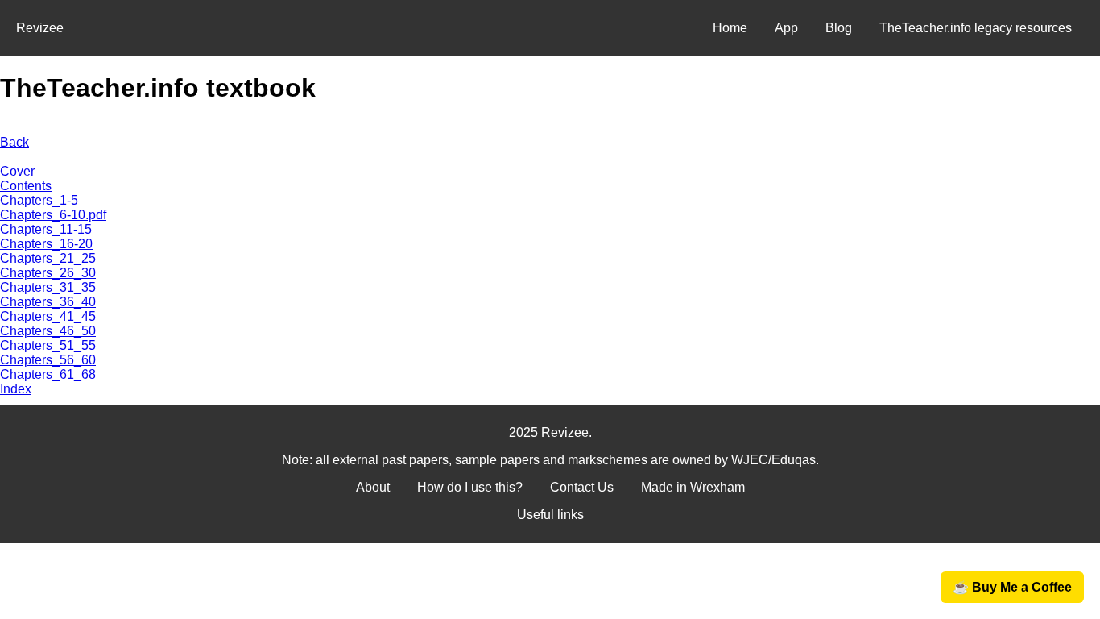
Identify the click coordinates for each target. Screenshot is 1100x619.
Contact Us (582, 487)
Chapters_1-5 (39, 200)
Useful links (550, 514)
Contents (26, 186)
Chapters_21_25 (48, 258)
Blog (838, 28)
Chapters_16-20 (46, 244)
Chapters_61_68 (48, 374)
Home (730, 28)
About (373, 487)
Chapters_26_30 (48, 273)
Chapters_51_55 (48, 345)
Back (14, 142)
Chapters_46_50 (48, 331)
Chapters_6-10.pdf (53, 215)
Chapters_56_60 (48, 360)
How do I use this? (470, 487)
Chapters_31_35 (48, 287)
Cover (17, 171)
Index (15, 389)
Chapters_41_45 (48, 316)
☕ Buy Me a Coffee (1012, 587)
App (786, 28)
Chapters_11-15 (46, 229)
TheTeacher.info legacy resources (975, 28)
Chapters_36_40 (48, 302)
